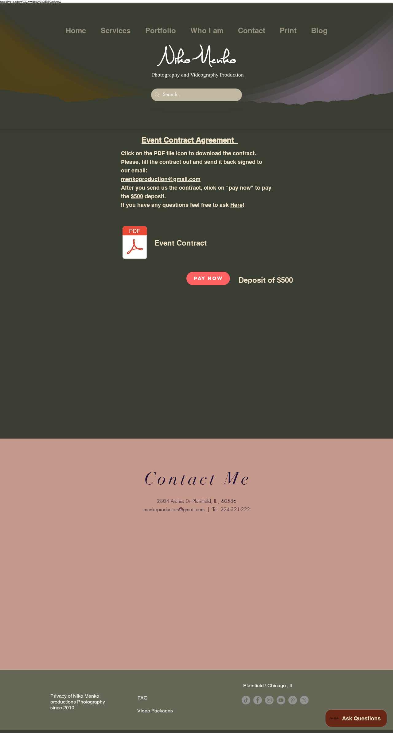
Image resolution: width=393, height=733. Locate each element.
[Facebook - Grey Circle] (257, 700)
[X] (304, 700)
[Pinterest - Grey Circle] (292, 700)
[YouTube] (281, 700)
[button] (115, 30)
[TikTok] (246, 700)
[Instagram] (269, 700)
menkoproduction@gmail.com (160, 179)
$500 (137, 196)
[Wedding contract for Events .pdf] (135, 243)
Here (236, 205)
